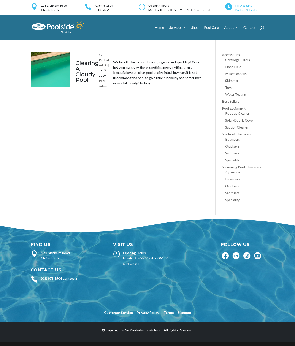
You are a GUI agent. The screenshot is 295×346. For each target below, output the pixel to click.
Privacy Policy (148, 312)
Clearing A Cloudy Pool (87, 71)
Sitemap (184, 312)
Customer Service (118, 312)
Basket (240, 10)
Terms (169, 312)
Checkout (254, 10)
